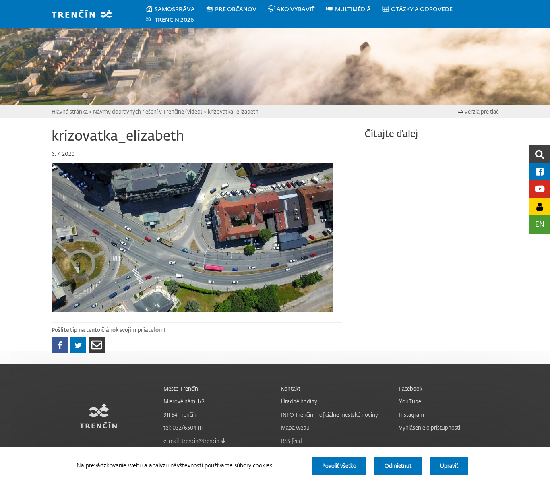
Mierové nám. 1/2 (184, 401)
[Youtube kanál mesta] (539, 188)
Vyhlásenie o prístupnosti (429, 427)
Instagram (411, 414)
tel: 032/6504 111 (183, 427)
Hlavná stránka (70, 111)
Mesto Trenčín (180, 388)
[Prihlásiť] (539, 206)
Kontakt (290, 388)
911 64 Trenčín (179, 414)
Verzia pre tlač (480, 111)
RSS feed (291, 440)
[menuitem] (175, 9)
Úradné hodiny (299, 401)
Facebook (410, 388)
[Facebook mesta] (539, 171)
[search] (539, 154)
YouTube (410, 401)
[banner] (86, 15)
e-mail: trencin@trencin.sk (194, 440)
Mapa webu (295, 427)
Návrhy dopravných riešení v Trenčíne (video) (148, 111)
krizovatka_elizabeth (233, 111)
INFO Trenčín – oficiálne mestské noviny (329, 414)
